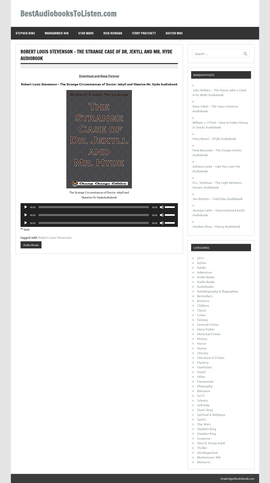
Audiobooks (205, 286)
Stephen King (25, 33)
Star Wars (86, 33)
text (26, 229)
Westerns (204, 462)
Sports (201, 419)
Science (202, 400)
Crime (201, 315)
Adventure (204, 272)
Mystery (203, 362)
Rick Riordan (112, 33)
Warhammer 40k (57, 33)
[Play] (26, 207)
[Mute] (162, 207)
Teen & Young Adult (211, 443)
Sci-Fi (201, 395)
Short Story (205, 410)
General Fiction (207, 324)
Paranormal (205, 381)
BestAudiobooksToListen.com (68, 13)
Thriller (202, 448)
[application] (99, 207)
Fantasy (202, 320)
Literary (202, 353)
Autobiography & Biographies (217, 291)
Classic (201, 310)
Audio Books (31, 245)
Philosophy (204, 386)
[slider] (170, 206)
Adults (201, 267)
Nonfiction (204, 367)
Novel (201, 372)
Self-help (203, 405)
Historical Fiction (208, 334)
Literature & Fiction (210, 357)
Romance (203, 391)
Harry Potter (206, 329)
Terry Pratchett (144, 33)
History (202, 339)
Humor (202, 348)
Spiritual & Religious (211, 414)
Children (203, 305)
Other (201, 376)
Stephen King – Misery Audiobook (216, 226)
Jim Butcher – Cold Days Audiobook (218, 199)
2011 (200, 258)
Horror (201, 343)
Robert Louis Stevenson (55, 237)
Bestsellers (204, 296)
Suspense (204, 438)
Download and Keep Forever (99, 76)
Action (201, 263)
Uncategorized (207, 452)
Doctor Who (174, 33)
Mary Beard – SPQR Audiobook (214, 139)
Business (203, 301)
